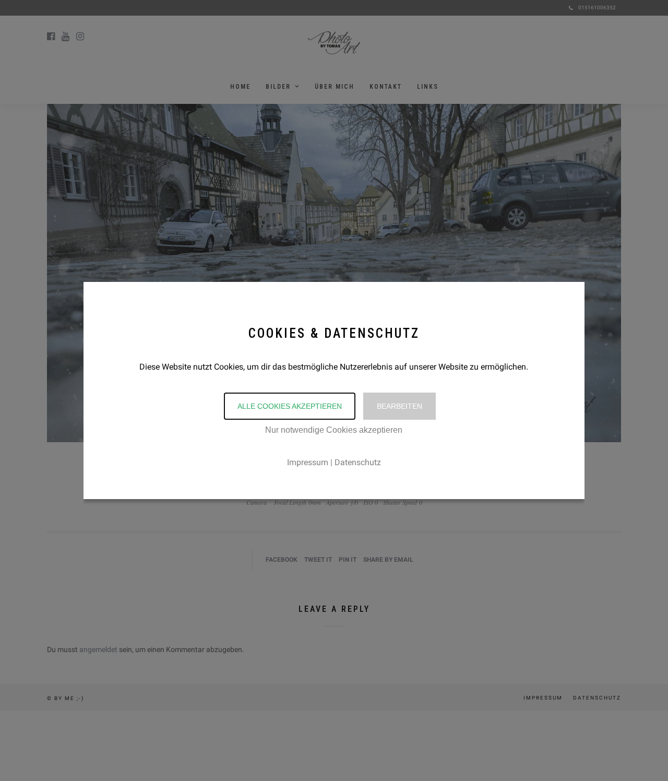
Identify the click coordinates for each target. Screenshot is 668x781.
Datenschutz (358, 462)
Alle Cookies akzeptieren (289, 406)
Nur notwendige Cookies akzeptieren (333, 429)
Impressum (307, 462)
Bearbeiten (399, 406)
